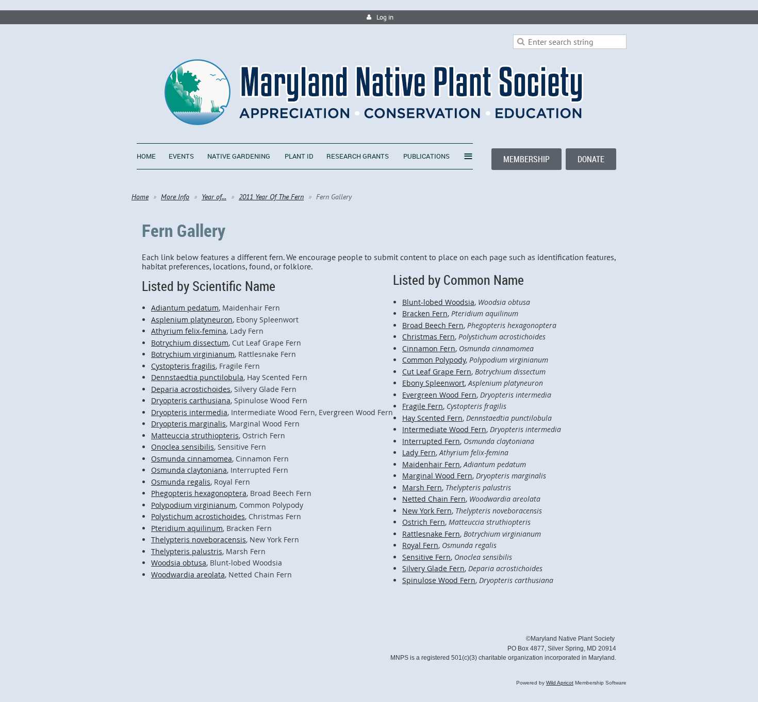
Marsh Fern (422, 487)
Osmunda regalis (180, 482)
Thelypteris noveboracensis (198, 539)
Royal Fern (420, 545)
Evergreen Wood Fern (439, 395)
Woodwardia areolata (188, 574)
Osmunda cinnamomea (191, 459)
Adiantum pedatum (185, 308)
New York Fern (427, 511)
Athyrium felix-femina (188, 331)
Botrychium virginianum (193, 354)
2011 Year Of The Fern (271, 196)
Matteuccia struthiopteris (195, 435)
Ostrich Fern (423, 522)
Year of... (214, 196)
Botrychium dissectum (189, 343)
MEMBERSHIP (526, 159)
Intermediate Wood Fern (444, 429)
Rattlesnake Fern (431, 534)
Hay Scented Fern (432, 418)
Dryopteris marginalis (188, 424)
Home (140, 196)
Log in (384, 17)
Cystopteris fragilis (183, 366)
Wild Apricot (559, 683)
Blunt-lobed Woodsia (438, 302)
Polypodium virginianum (193, 505)
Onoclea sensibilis (182, 447)
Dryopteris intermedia (189, 412)
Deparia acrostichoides (190, 389)
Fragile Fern (422, 406)
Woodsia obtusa (178, 563)
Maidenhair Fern (431, 464)
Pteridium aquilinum (187, 528)
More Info (175, 196)
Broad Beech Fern (433, 325)
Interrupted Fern (431, 441)
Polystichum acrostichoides (198, 516)
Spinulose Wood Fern (438, 580)
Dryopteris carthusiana (190, 400)
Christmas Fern (428, 336)
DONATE (591, 159)
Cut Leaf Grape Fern (436, 371)
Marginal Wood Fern (437, 476)
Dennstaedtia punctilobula (197, 377)
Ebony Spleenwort (433, 383)
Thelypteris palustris (186, 551)
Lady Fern (419, 452)
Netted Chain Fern (434, 499)
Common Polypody (434, 360)
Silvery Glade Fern (433, 568)
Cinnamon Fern (428, 348)
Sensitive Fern (426, 557)
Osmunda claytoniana (189, 470)
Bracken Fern (425, 313)
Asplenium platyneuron (192, 319)
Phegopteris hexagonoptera (198, 493)
